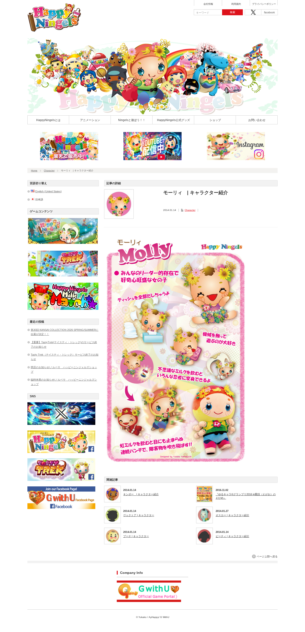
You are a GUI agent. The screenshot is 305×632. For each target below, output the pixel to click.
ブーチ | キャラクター (136, 536)
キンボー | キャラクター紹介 (141, 494)
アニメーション (90, 120)
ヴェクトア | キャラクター (138, 515)
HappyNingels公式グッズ (173, 120)
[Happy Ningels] (54, 30)
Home (34, 170)
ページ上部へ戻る (267, 556)
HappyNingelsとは (48, 120)
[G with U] (149, 601)
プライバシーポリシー (264, 4)
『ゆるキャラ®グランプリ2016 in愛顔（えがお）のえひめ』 (246, 496)
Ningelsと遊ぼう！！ (131, 120)
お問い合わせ (256, 120)
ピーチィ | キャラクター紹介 (232, 536)
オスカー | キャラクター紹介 (232, 515)
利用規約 (236, 4)
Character (49, 170)
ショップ (215, 120)
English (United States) (48, 191)
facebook (269, 12)
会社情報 (208, 4)
